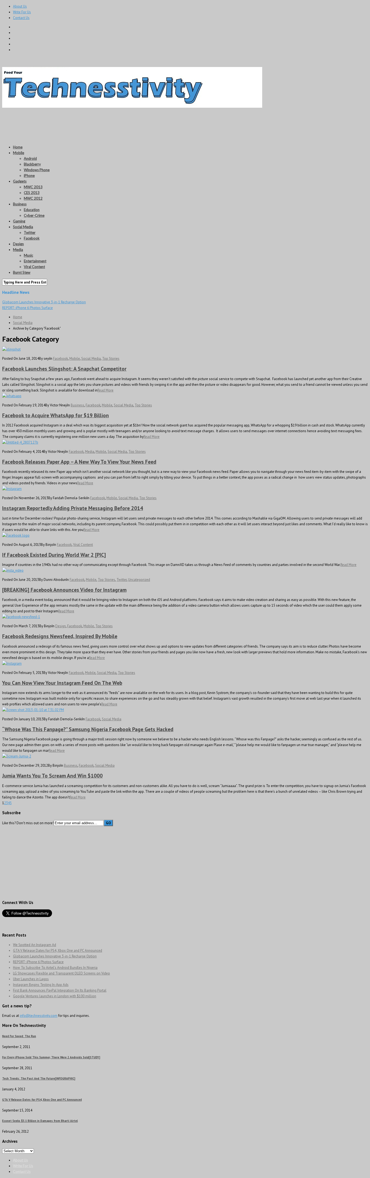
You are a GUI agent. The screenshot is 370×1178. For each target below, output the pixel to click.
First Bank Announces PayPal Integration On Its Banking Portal (59, 990)
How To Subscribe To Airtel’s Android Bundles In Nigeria (55, 967)
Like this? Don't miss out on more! (28, 823)
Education (32, 210)
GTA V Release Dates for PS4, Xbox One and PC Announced (57, 950)
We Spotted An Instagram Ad (34, 945)
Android (30, 158)
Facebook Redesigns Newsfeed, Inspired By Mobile (59, 636)
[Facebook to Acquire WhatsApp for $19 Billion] (11, 396)
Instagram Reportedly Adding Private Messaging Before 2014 (72, 508)
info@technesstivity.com (38, 1015)
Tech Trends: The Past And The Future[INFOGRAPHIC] (38, 1078)
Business (20, 204)
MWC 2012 (33, 198)
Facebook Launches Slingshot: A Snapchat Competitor (64, 368)
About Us (20, 6)
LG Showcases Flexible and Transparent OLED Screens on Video (61, 973)
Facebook (32, 238)
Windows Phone (37, 170)
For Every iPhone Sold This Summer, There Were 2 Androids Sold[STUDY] (51, 1057)
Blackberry (32, 164)
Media (18, 249)
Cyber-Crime (34, 215)
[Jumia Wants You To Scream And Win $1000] (16, 756)
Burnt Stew (21, 272)
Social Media (23, 227)
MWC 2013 (33, 187)
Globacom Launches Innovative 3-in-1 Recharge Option (44, 302)
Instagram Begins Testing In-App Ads (41, 984)
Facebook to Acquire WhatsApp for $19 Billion (55, 415)
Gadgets (20, 181)
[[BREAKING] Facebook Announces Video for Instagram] (13, 570)
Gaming (19, 221)
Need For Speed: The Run (19, 1036)
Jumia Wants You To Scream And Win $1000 (52, 775)
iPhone (29, 175)
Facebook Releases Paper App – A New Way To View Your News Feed (79, 461)
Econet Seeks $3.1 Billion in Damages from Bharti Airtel (40, 1121)
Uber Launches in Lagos (31, 979)
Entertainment (35, 261)
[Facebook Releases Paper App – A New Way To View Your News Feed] (20, 442)
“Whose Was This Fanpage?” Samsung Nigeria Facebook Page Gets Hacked (87, 729)
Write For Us (22, 12)
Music (28, 255)
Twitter (29, 232)
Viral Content (34, 267)
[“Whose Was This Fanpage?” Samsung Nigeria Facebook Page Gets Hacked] (33, 710)
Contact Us (21, 17)
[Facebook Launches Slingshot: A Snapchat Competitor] (11, 349)
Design (18, 244)
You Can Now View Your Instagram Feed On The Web (62, 682)
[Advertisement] (100, 121)
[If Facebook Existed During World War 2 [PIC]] (16, 535)
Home (17, 147)
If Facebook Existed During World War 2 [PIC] (54, 554)
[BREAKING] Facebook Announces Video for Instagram (64, 589)
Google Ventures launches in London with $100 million (54, 996)
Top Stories (110, 358)
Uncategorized (139, 579)
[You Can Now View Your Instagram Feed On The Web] (12, 663)
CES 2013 (32, 192)
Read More (105, 390)
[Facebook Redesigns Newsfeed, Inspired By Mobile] (21, 617)
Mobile (18, 153)
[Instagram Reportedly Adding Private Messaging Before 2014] (12, 488)
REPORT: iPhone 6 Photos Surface (27, 307)
